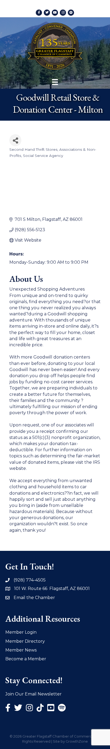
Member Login (21, 632)
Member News (21, 650)
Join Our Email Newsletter (33, 694)
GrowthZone (77, 741)
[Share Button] (15, 140)
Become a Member (25, 658)
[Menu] (55, 82)
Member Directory (25, 641)
